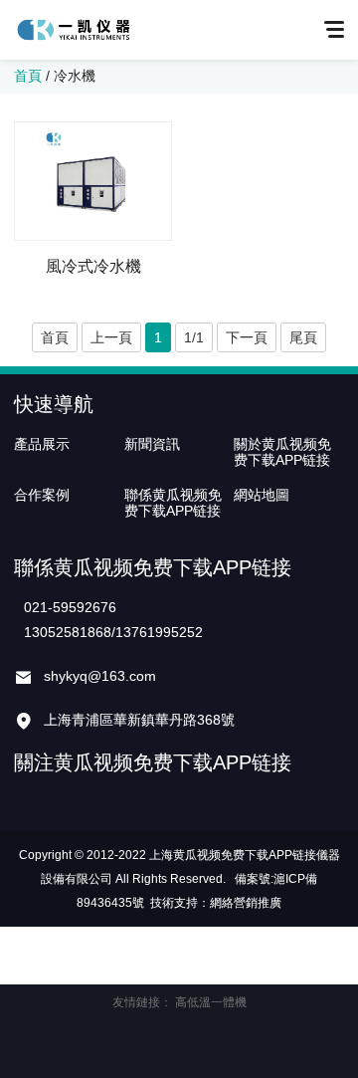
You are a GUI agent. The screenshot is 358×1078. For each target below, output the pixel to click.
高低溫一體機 (211, 1002)
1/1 (194, 337)
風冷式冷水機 (93, 266)
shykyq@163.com (100, 676)
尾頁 (303, 337)
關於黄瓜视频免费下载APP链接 (282, 452)
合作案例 (42, 495)
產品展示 (42, 444)
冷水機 (74, 76)
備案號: (254, 879)
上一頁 (111, 337)
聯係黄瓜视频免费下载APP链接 (173, 503)
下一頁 (247, 337)
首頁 (28, 76)
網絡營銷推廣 (245, 903)
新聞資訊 (152, 444)
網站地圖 (261, 495)
